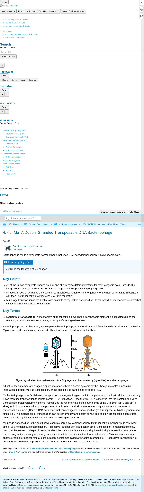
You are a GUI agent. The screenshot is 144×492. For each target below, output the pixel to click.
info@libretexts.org (52, 488)
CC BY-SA (15, 452)
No (44, 468)
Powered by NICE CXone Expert (42, 479)
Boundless (17, 249)
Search (7, 218)
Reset (4, 75)
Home (16, 224)
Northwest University (67, 224)
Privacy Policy (101, 485)
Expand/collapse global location (139, 223)
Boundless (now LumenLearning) (27, 246)
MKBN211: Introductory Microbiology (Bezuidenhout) (110, 224)
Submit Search (8, 56)
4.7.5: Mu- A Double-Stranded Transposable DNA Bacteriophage (46, 448)
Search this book (7, 47)
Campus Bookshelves (38, 224)
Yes (33, 468)
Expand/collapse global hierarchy (6, 224)
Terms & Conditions (117, 485)
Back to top (8, 459)
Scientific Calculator (14, 150)
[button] (10, 170)
